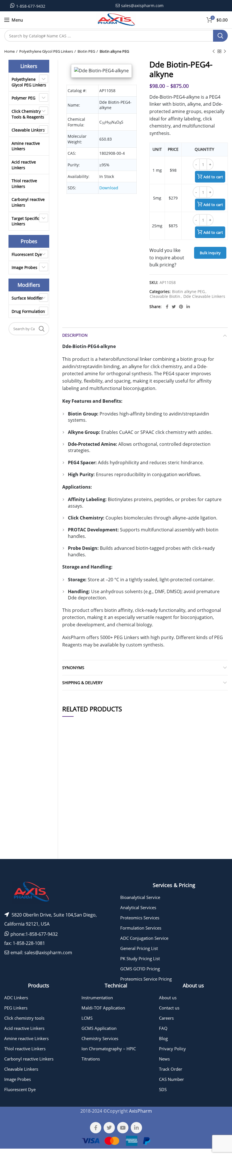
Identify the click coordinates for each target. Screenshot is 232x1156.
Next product (225, 51)
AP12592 (72, 846)
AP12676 (72, 813)
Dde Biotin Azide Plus (98, 813)
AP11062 (72, 861)
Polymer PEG (23, 98)
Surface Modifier (27, 298)
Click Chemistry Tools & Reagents (28, 114)
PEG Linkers (15, 1008)
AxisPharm (140, 1111)
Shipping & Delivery (82, 682)
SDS (163, 1089)
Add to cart (213, 176)
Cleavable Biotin (165, 296)
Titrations (90, 1059)
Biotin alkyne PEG (114, 51)
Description (75, 335)
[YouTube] (122, 1127)
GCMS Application (99, 1028)
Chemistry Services (99, 1038)
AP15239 (72, 795)
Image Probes (24, 267)
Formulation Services (140, 928)
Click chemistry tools (24, 1018)
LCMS (87, 1018)
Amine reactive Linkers (26, 146)
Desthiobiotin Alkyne (98, 830)
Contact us (169, 1008)
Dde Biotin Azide (98, 846)
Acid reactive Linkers (24, 164)
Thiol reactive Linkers (24, 183)
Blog (163, 1038)
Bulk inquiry (210, 252)
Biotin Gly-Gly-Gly (98, 778)
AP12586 (72, 830)
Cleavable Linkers (28, 130)
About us (168, 997)
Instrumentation (97, 997)
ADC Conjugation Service (144, 938)
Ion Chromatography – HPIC (108, 1048)
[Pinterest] (181, 306)
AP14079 (72, 778)
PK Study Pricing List (140, 958)
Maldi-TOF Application (103, 1008)
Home (9, 51)
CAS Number (171, 1079)
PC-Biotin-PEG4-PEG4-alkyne (98, 861)
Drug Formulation (28, 311)
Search (220, 36)
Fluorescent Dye (27, 254)
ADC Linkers (16, 997)
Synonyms (73, 667)
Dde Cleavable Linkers (204, 296)
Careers (166, 1018)
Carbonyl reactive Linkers (28, 202)
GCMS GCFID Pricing (140, 969)
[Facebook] (167, 306)
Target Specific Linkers (25, 221)
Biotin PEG (86, 51)
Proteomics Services (139, 917)
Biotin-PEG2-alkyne (98, 795)
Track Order (170, 1069)
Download (108, 187)
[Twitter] (173, 306)
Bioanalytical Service (140, 897)
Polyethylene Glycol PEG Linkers (46, 51)
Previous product (213, 51)
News (164, 1059)
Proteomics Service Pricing (146, 979)
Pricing (216, 778)
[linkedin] (188, 306)
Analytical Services (138, 907)
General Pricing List (139, 948)
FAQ (163, 1028)
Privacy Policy (172, 1048)
